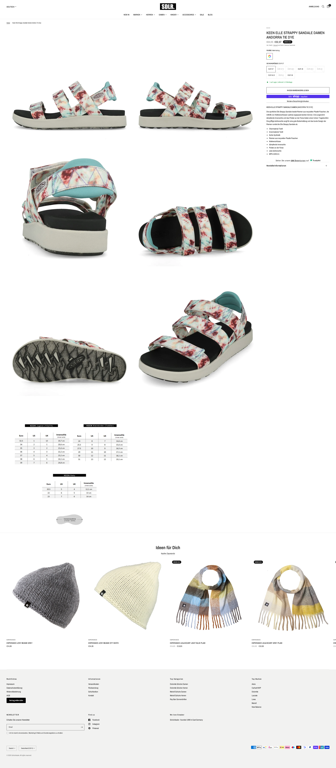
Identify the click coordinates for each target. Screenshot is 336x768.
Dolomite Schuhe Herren (179, 687)
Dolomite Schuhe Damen (179, 684)
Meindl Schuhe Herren (178, 695)
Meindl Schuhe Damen (178, 691)
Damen (162, 14)
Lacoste (254, 695)
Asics (254, 684)
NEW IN (126, 14)
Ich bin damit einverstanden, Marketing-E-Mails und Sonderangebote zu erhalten (36, 733)
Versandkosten (93, 684)
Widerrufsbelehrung (14, 691)
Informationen (94, 679)
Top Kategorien (176, 679)
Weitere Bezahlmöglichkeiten (298, 101)
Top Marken (257, 679)
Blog (210, 14)
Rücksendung (93, 687)
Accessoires (188, 14)
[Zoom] (126, 32)
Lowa (254, 699)
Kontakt (91, 695)
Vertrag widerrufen (16, 700)
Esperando (11, 640)
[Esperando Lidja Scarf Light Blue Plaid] (209, 597)
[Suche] (323, 6)
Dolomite (255, 691)
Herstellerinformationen (276, 165)
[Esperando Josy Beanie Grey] (45, 597)
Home (8, 23)
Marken (136, 14)
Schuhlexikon (93, 691)
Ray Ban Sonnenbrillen (178, 699)
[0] (327, 6)
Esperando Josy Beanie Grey (19, 643)
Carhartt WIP (256, 687)
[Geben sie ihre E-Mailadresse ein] (81, 727)
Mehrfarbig (269, 56)
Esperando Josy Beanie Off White (103, 643)
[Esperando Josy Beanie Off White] (127, 597)
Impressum (10, 684)
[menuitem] (126, 15)
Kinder (173, 14)
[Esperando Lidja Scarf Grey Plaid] (291, 597)
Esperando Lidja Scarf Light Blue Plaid (187, 643)
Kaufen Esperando (168, 553)
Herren (149, 14)
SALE (202, 14)
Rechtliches (12, 679)
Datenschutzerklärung (14, 687)
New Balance (256, 707)
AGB (8, 695)
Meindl (254, 703)
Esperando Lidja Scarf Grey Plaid (267, 643)
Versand (275, 45)
